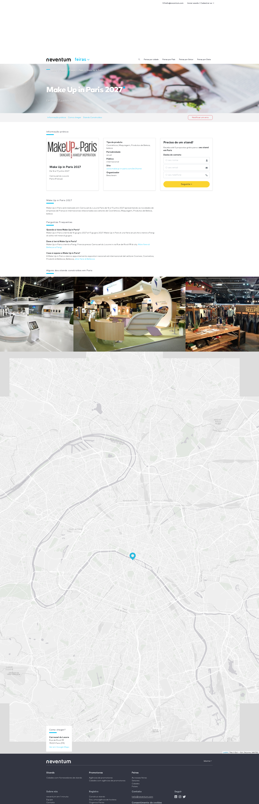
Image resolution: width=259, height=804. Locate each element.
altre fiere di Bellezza (85, 259)
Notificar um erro (200, 117)
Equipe (49, 800)
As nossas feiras (139, 778)
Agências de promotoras (101, 778)
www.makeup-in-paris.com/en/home (124, 169)
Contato (50, 803)
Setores (135, 781)
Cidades (135, 784)
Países (135, 787)
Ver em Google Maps (59, 747)
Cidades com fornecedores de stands (64, 778)
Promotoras (96, 773)
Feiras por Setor (186, 59)
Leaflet (225, 752)
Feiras (135, 773)
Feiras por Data (204, 59)
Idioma (207, 761)
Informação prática (56, 117)
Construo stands (97, 797)
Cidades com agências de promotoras (107, 781)
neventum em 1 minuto (57, 797)
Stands (50, 773)
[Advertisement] (129, 33)
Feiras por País (168, 59)
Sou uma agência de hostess (102, 800)
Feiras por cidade (151, 59)
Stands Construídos (92, 117)
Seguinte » (186, 184)
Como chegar (74, 117)
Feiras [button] (81, 59)
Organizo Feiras (96, 803)
